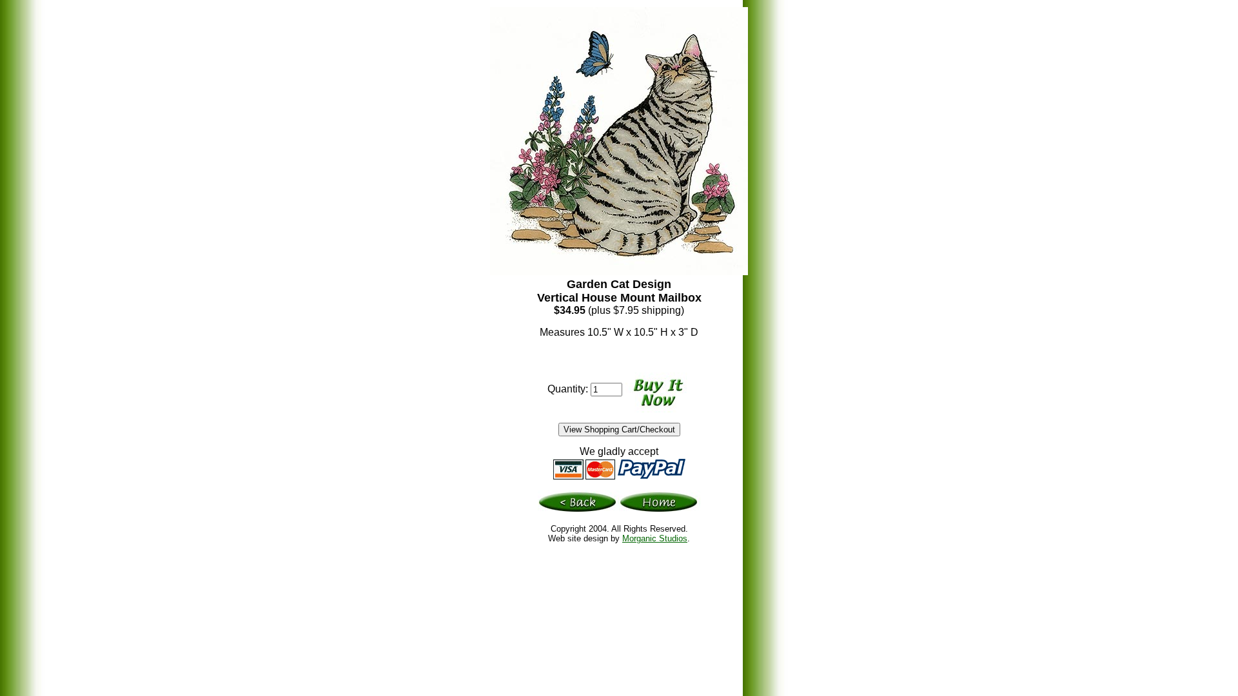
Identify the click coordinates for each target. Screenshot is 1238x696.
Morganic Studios (654, 538)
